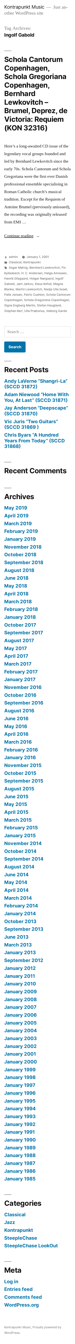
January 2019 (20, 539)
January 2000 (20, 1062)
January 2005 (20, 1023)
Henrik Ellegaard (16, 278)
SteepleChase (20, 1238)
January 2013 (20, 952)
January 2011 (19, 976)
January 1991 (19, 1132)
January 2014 (20, 913)
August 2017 (19, 640)
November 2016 (23, 687)
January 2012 (20, 968)
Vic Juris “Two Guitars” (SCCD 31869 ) (31, 424)
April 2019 (16, 516)
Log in (11, 1281)
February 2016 (21, 750)
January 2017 (20, 679)
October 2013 (20, 921)
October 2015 (20, 773)
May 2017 (15, 648)
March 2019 (18, 523)
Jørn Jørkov (24, 284)
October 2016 (20, 695)
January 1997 (19, 1085)
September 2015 (23, 781)
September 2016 (23, 703)
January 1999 (20, 1069)
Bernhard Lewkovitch (44, 267)
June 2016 (16, 718)
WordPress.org (21, 1305)
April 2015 (16, 812)
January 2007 (20, 1007)
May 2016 (15, 726)
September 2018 (23, 562)
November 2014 (23, 843)
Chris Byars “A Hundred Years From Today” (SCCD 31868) (34, 440)
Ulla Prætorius (34, 311)
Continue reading (22, 236)
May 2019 (15, 508)
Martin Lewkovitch (29, 289)
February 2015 (21, 827)
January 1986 (20, 1171)
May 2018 (15, 586)
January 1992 (20, 1124)
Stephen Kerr (13, 311)
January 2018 (20, 617)
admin (13, 257)
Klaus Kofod (43, 284)
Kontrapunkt (32, 262)
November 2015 (23, 765)
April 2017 (16, 656)
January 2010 (20, 984)
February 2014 (21, 906)
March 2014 (18, 898)
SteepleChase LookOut (31, 1246)
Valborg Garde (56, 311)
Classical (15, 262)
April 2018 (16, 594)
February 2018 (21, 609)
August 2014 (19, 867)
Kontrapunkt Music (24, 7)
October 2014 (20, 851)
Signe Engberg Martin (19, 305)
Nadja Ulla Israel (55, 289)
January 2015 (20, 835)
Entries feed (18, 1289)
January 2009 (20, 991)
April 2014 (16, 890)
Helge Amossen (55, 273)
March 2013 (18, 945)
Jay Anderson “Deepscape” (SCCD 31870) (36, 410)
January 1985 (20, 1179)
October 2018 (20, 554)
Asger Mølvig (18, 267)
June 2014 (16, 874)
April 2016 (16, 734)
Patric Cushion (34, 294)
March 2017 (18, 664)
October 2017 (20, 625)
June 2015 (16, 796)
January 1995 (20, 1101)
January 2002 (20, 1046)
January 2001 (20, 1054)
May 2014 (15, 882)
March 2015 (18, 820)
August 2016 (19, 711)
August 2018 (19, 570)
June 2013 (16, 937)
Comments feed (23, 1297)
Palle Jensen (13, 294)
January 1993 (20, 1116)
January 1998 (20, 1077)
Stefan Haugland (49, 305)
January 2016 (20, 757)
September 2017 (23, 632)
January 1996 (20, 1093)
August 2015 (19, 789)
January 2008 (20, 999)
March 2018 (18, 601)
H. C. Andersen (31, 273)
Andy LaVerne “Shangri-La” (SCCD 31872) (36, 384)
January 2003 (20, 1038)
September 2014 (23, 859)
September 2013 (23, 929)
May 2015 (15, 804)
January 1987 (19, 1163)
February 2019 (21, 531)
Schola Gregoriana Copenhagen (46, 300)
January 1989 (20, 1148)
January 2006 (20, 1015)
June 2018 (16, 578)
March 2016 (18, 742)
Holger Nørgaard (42, 278)
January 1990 (20, 1140)
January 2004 (20, 1030)
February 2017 (21, 672)
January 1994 (20, 1108)
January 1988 (20, 1155)
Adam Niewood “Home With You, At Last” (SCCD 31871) (36, 397)
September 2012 (23, 960)
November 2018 (23, 547)
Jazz (9, 1222)
